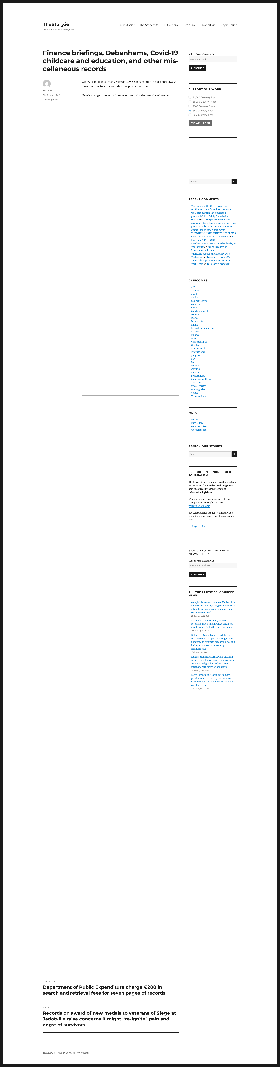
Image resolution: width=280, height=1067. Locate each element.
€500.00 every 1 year (204, 101)
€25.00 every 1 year (203, 114)
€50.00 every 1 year (203, 110)
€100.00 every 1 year (204, 106)
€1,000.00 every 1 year (205, 97)
